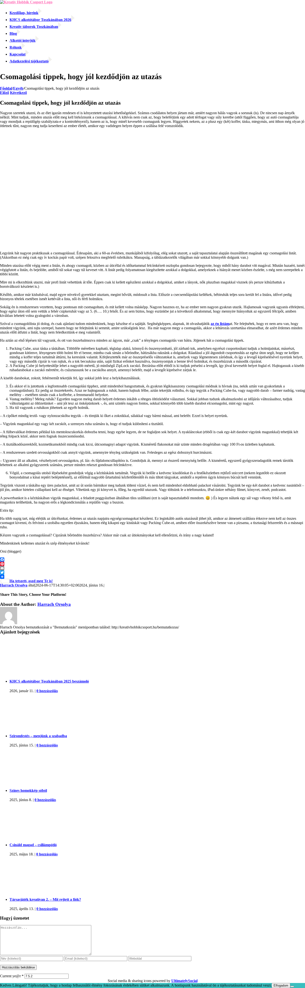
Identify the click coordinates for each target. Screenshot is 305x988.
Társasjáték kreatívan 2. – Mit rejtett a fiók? (45, 899)
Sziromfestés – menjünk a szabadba (38, 736)
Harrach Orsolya (13, 585)
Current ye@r (12, 976)
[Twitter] (152, 572)
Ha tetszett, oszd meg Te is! (31, 581)
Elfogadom (281, 985)
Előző (4, 93)
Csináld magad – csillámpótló (33, 845)
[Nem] (292, 986)
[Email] (152, 568)
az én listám (220, 324)
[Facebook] (152, 559)
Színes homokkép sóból (28, 790)
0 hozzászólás (47, 691)
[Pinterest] (152, 564)
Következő (18, 93)
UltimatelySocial (184, 981)
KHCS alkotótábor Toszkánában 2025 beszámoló (49, 681)
